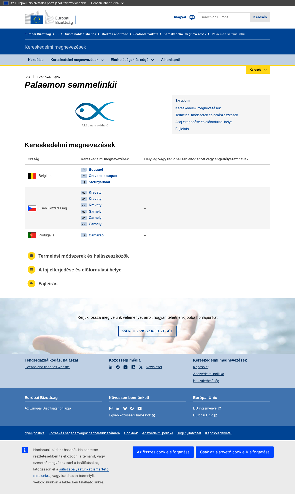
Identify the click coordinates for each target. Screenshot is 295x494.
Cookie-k (131, 433)
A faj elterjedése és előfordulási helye (204, 122)
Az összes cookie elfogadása (163, 452)
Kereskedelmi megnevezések (185, 34)
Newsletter (154, 367)
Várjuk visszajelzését (147, 331)
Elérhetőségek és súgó (130, 60)
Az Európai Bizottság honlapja (48, 408)
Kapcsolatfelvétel (218, 433)
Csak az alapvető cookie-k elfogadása (235, 452)
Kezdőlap (36, 60)
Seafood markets (145, 34)
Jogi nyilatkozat (189, 433)
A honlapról (170, 60)
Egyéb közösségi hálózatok (130, 415)
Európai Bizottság (38, 34)
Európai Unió (203, 415)
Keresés (260, 17)
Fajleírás (182, 129)
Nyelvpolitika (34, 433)
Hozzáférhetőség (206, 381)
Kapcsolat (200, 367)
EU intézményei (205, 408)
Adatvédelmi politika (208, 374)
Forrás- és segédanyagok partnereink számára (84, 433)
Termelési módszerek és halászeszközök (206, 115)
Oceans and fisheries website (47, 367)
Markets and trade (115, 34)
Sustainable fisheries (80, 34)
